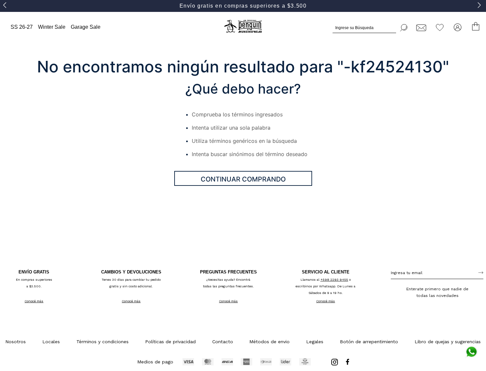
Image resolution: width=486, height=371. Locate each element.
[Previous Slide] (5, 4)
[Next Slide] (480, 4)
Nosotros (15, 341)
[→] (480, 272)
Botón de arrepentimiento (369, 341)
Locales (51, 341)
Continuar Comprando (243, 179)
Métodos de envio (269, 341)
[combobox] (370, 27)
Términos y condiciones (102, 341)
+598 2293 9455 (334, 279)
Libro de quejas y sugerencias (448, 341)
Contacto (222, 341)
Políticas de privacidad (170, 341)
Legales (314, 341)
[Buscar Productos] (404, 27)
